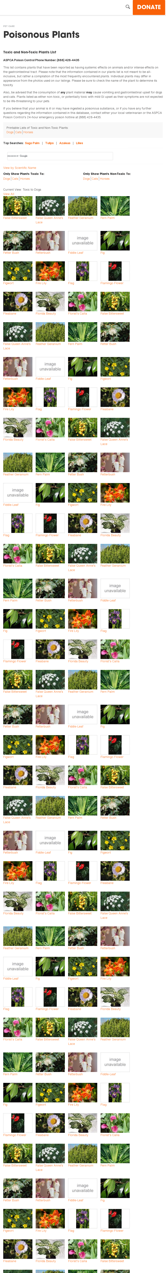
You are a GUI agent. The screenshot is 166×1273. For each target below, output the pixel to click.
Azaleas (64, 143)
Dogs (9, 132)
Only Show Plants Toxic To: (23, 174)
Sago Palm (32, 143)
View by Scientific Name (19, 168)
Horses (28, 132)
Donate (149, 8)
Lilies (79, 143)
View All (8, 194)
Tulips (49, 143)
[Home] (31, 8)
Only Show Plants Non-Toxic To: (107, 174)
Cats (18, 132)
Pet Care (9, 26)
